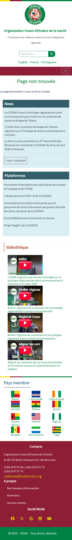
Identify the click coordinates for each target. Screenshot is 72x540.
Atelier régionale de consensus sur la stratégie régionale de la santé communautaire (35, 309)
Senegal (15, 434)
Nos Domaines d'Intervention (23, 488)
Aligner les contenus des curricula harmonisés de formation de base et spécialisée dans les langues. (35, 365)
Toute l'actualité (15, 160)
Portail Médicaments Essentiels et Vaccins (29, 218)
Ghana (36, 409)
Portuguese (48, 62)
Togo (56, 434)
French (34, 62)
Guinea (57, 409)
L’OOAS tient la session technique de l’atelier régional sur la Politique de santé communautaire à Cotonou (35, 131)
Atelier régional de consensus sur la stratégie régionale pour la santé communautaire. (35, 336)
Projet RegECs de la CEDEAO (21, 225)
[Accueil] (35, 14)
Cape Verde (36, 399)
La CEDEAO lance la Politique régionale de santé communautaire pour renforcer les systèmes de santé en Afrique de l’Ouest (33, 116)
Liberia (36, 421)
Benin (15, 399)
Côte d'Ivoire (56, 399)
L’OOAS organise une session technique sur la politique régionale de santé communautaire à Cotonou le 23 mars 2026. (35, 280)
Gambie (15, 409)
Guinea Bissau (15, 423)
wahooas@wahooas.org (23, 476)
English (23, 62)
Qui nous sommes (16, 502)
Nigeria (56, 421)
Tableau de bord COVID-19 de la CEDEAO (28, 196)
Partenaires (13, 495)
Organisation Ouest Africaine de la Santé (35, 30)
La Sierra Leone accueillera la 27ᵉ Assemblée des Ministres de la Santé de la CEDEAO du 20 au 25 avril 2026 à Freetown (35, 145)
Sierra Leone (36, 434)
